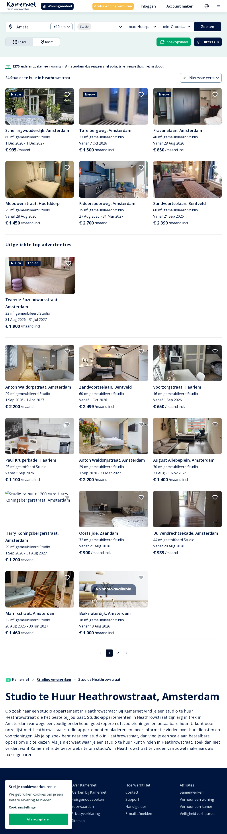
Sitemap (78, 820)
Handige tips (136, 806)
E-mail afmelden (138, 813)
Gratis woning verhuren (113, 6)
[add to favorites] (67, 94)
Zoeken (207, 26)
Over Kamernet (83, 785)
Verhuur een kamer (196, 806)
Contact (131, 792)
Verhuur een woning (197, 799)
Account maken (179, 6)
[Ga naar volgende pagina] (126, 653)
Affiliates (187, 785)
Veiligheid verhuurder (198, 813)
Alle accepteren (39, 819)
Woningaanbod (60, 6)
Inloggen (148, 6)
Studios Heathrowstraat (99, 679)
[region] (38, 804)
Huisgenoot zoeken (87, 799)
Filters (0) (210, 42)
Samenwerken (192, 792)
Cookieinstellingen (23, 807)
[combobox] (24, 27)
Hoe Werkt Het (137, 785)
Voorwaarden (82, 806)
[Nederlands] (207, 6)
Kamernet (20, 679)
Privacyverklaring (85, 813)
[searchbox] (31, 27)
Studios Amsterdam (54, 679)
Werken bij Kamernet (88, 792)
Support (132, 799)
